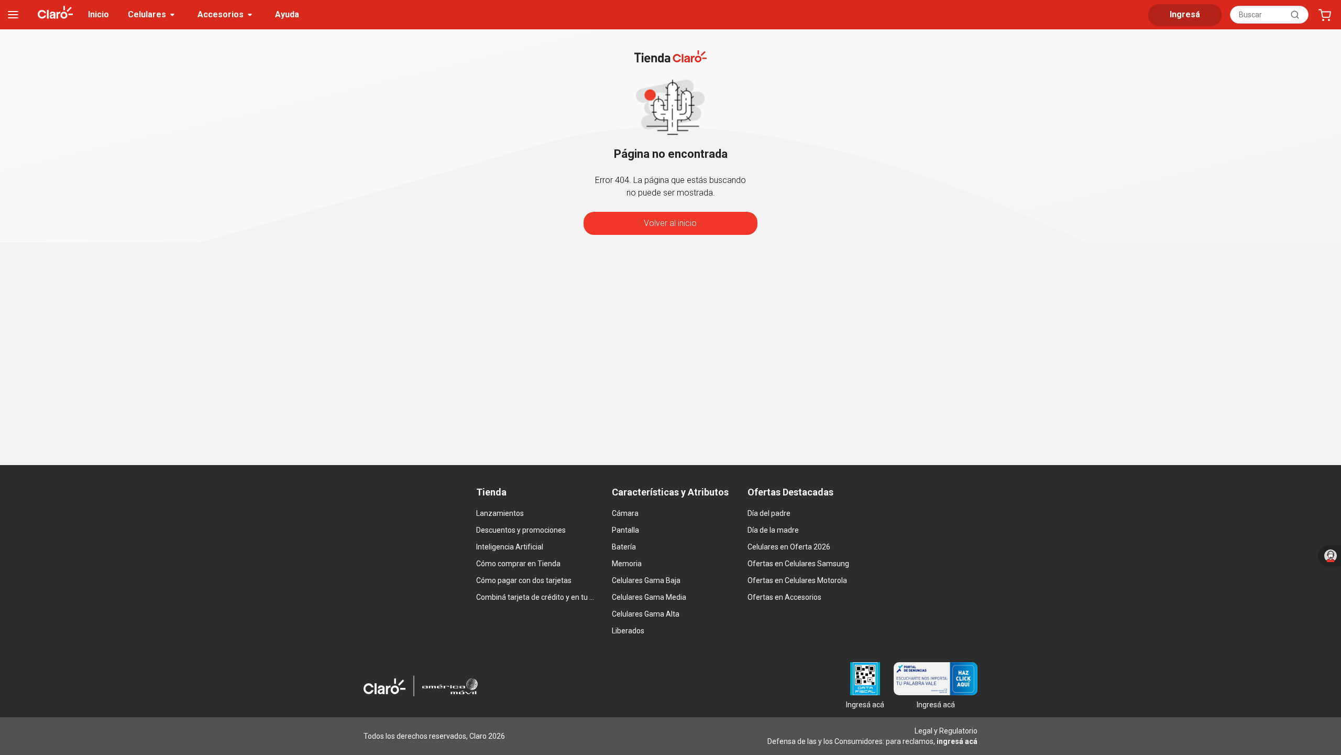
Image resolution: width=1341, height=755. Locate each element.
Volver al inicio (670, 223)
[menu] (13, 15)
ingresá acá (957, 741)
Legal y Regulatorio (946, 731)
